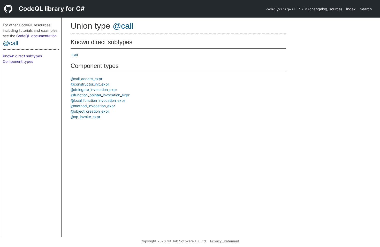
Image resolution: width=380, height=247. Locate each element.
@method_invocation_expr (93, 106)
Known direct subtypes (22, 56)
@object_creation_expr (90, 111)
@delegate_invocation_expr (94, 89)
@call (10, 43)
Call (75, 55)
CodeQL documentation (36, 36)
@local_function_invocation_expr (98, 100)
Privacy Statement (224, 241)
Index (351, 9)
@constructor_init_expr (90, 84)
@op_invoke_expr (85, 116)
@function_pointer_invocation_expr (100, 95)
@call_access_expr (86, 78)
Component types (18, 61)
